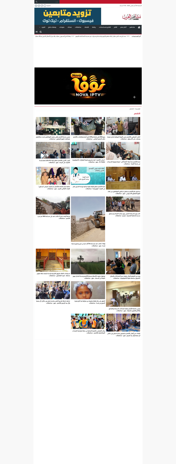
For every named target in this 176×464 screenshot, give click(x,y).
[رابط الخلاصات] (41, 5)
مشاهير (132, 27)
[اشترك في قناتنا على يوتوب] (44, 5)
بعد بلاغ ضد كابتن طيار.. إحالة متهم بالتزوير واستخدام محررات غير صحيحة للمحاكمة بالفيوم (127, 36)
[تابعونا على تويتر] (38, 5)
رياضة (94, 27)
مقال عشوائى (36, 31)
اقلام (115, 27)
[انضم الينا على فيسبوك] (35, 5)
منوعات (61, 27)
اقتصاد (86, 27)
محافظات (78, 27)
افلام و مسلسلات (105, 27)
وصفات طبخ (52, 27)
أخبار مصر (123, 27)
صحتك (70, 27)
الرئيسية (139, 27)
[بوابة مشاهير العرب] (121, 16)
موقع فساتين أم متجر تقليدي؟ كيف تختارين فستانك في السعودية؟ (37, 36)
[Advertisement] (88, 52)
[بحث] (36, 2)
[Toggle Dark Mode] (41, 31)
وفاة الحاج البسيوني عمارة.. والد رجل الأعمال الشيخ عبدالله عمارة (79, 36)
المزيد (43, 27)
